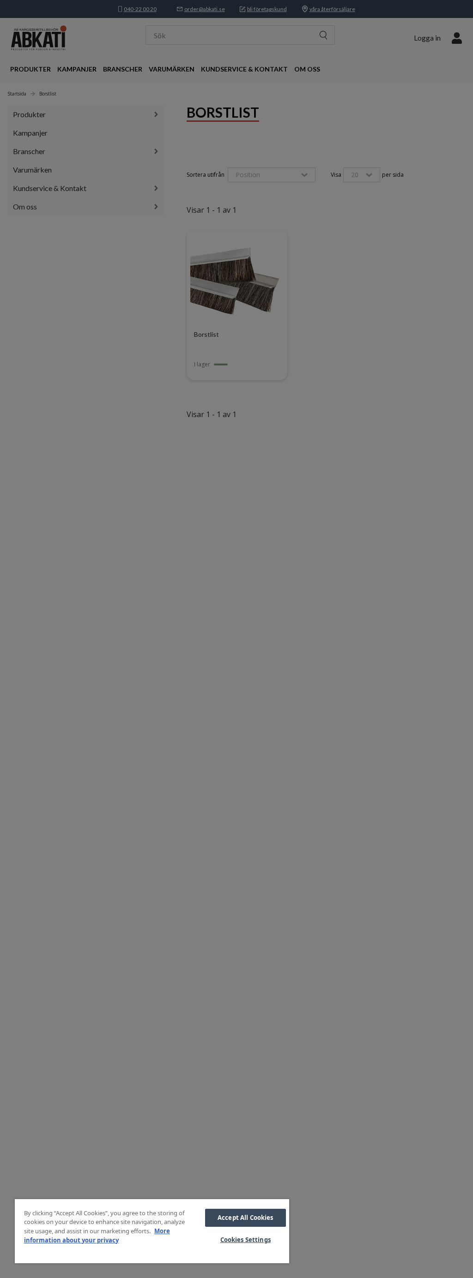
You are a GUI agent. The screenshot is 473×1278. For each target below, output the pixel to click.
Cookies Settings (245, 1240)
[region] (152, 1231)
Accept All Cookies (245, 1217)
